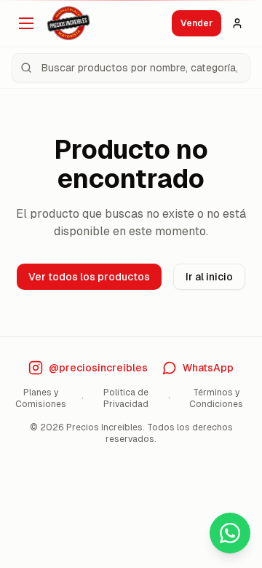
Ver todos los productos (89, 277)
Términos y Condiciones (216, 398)
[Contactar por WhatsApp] (230, 533)
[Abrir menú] (26, 23)
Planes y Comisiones (40, 398)
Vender (196, 23)
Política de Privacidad (125, 398)
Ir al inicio (209, 277)
